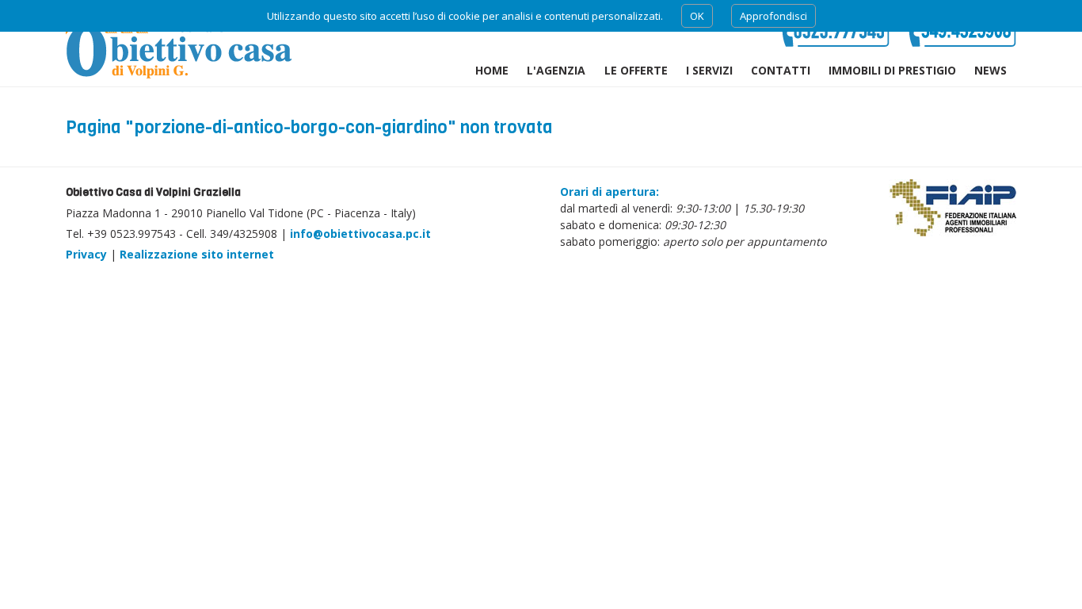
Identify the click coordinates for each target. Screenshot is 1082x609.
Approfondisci (773, 16)
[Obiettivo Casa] (178, 43)
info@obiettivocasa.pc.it (360, 233)
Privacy (86, 254)
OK (697, 16)
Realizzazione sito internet (197, 254)
